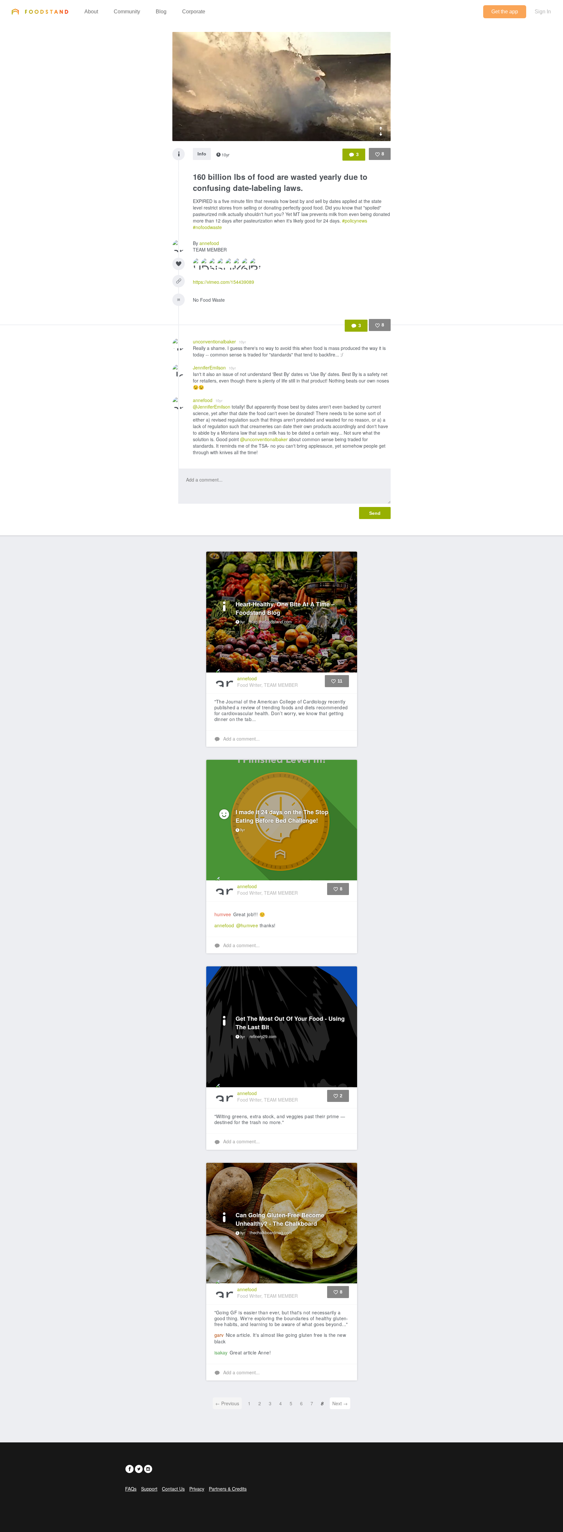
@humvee (247, 925)
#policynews (354, 220)
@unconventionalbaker (264, 439)
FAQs (131, 1488)
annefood (209, 243)
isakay (220, 1352)
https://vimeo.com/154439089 (223, 282)
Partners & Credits (228, 1488)
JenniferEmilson (214, 367)
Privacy (196, 1488)
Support (149, 1488)
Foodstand (40, 11)
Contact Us (173, 1488)
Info (201, 153)
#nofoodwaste (207, 227)
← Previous (227, 1403)
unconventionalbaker (219, 341)
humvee (222, 914)
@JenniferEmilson (211, 406)
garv (219, 1335)
